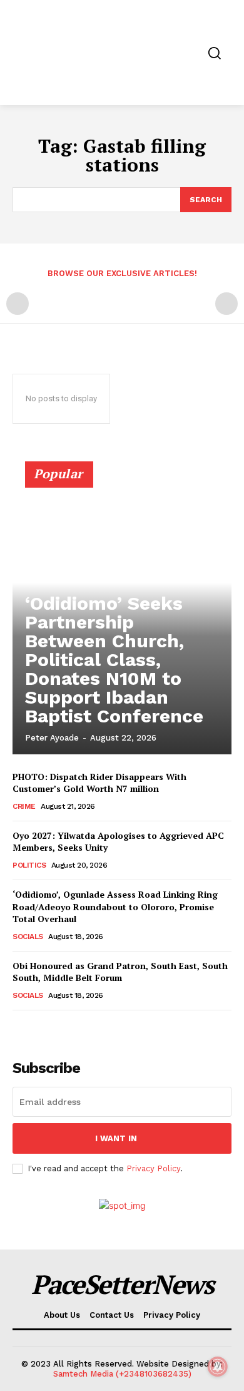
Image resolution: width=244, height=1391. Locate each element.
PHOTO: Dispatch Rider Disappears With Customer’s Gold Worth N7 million (99, 783)
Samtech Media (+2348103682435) (122, 1373)
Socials (28, 936)
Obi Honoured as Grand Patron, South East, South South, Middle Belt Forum (120, 972)
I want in (116, 1138)
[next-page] (40, 1027)
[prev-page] (17, 303)
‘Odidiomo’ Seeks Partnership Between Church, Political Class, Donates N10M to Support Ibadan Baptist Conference (114, 659)
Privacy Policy (153, 1168)
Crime (24, 806)
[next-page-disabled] (226, 303)
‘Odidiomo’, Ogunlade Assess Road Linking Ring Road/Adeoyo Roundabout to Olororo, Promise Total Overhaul (115, 906)
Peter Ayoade (52, 737)
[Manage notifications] (218, 1367)
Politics (29, 865)
